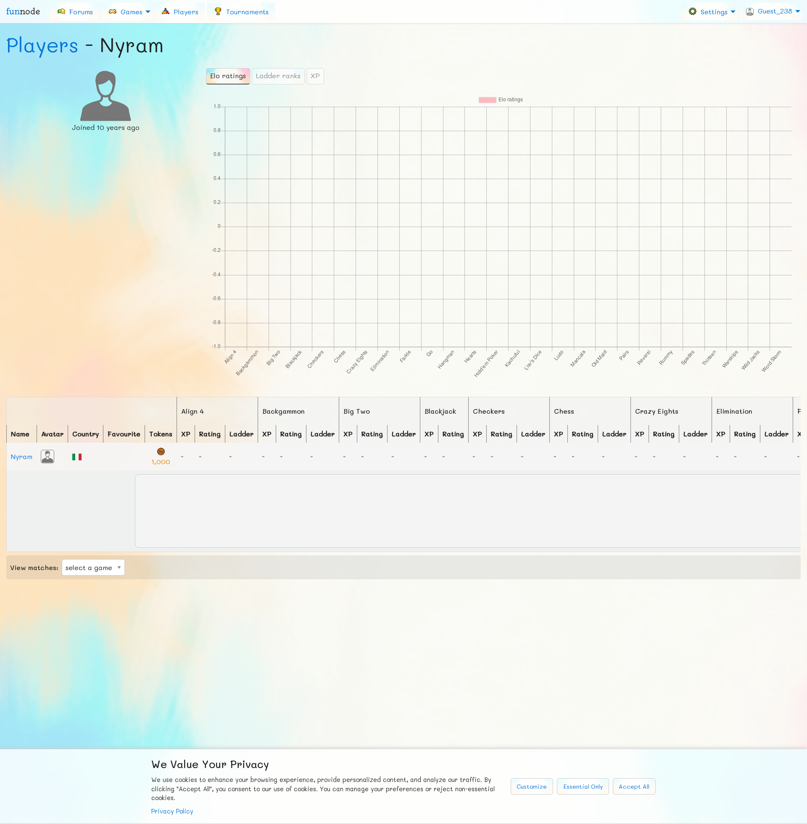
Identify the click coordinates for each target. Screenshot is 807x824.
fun (23, 11)
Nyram (21, 456)
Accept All (634, 786)
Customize (532, 786)
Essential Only (583, 786)
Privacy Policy (172, 811)
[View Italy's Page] (77, 456)
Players (42, 45)
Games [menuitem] (129, 11)
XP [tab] (315, 75)
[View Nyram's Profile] (47, 455)
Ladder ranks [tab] (278, 75)
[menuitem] (75, 11)
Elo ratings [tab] (228, 75)
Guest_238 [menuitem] (773, 10)
